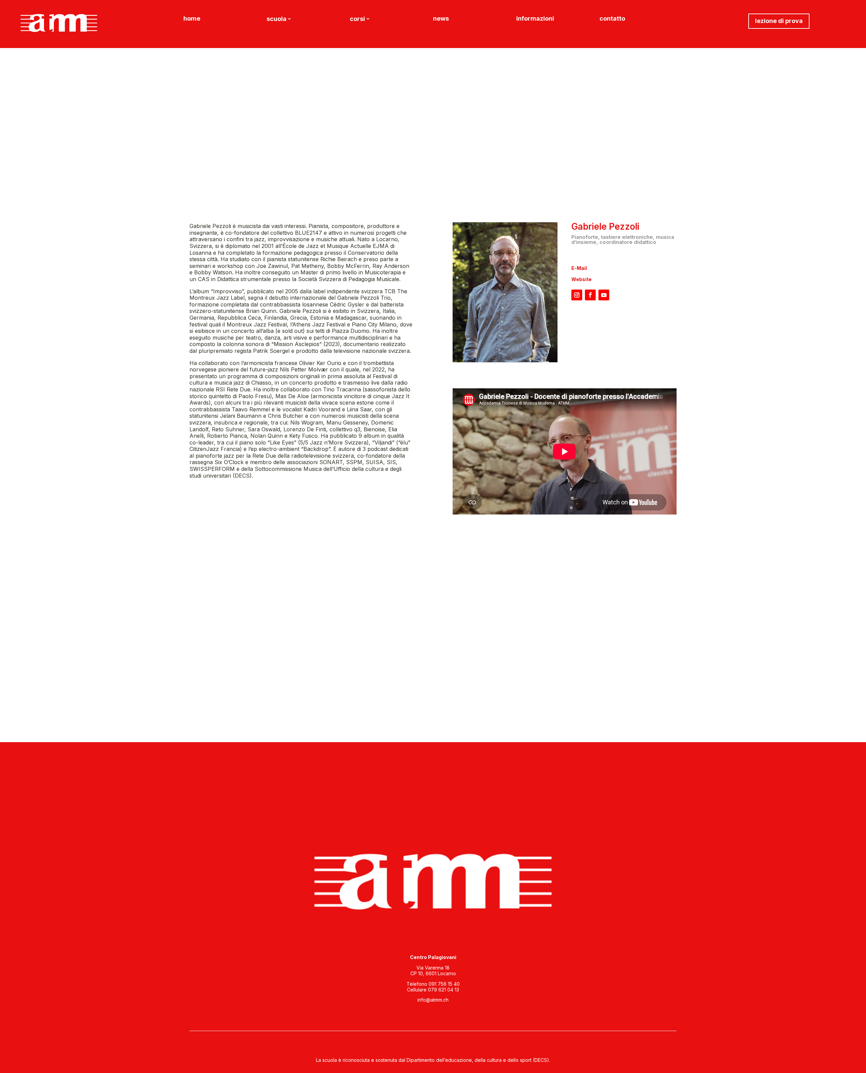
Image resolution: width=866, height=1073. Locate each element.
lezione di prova (779, 20)
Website (581, 279)
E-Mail (579, 268)
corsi (357, 19)
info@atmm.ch (433, 1000)
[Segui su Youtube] (603, 295)
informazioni (535, 19)
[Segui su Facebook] (590, 295)
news (441, 19)
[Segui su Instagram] (576, 295)
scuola (277, 19)
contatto (612, 19)
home (191, 19)
